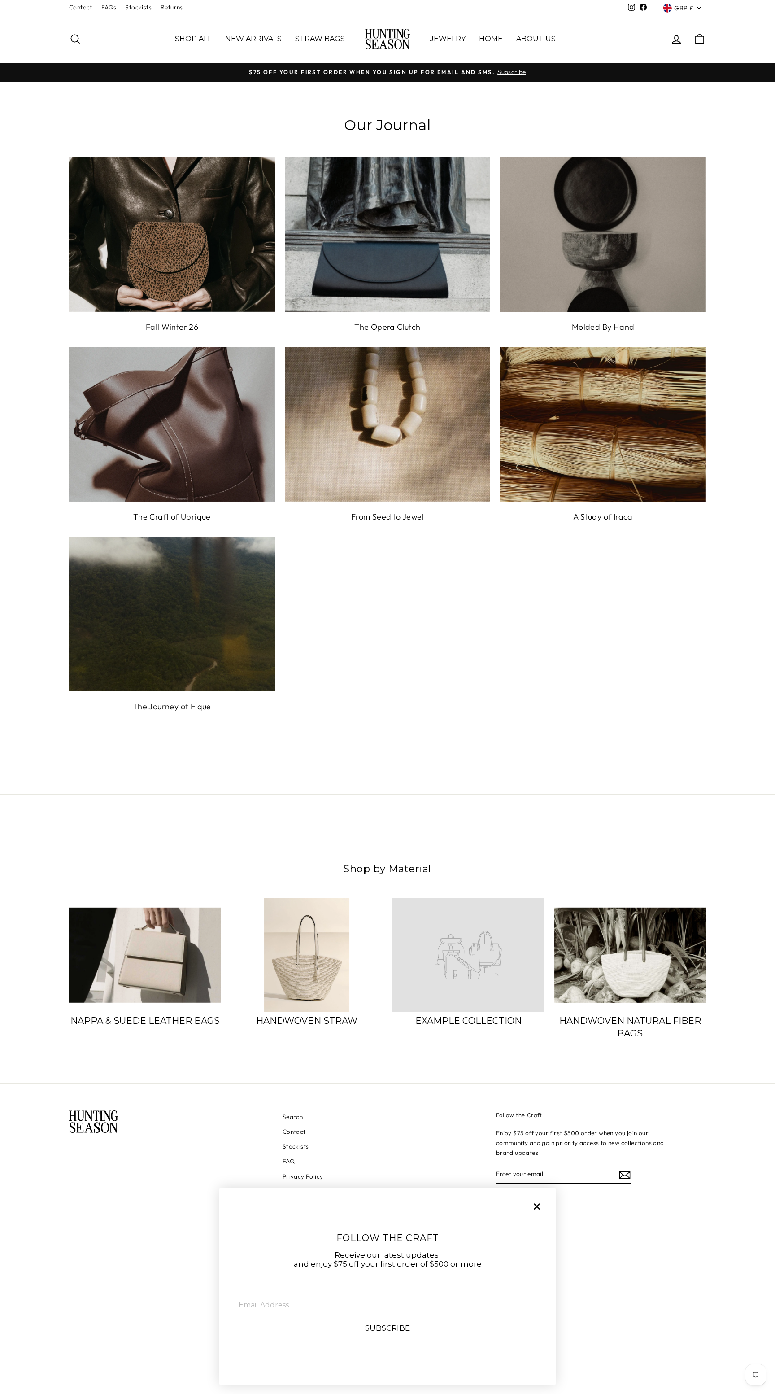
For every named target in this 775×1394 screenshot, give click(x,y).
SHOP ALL (193, 39)
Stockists (138, 7)
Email (242, 1287)
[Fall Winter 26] (172, 234)
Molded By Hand (603, 327)
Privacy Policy (303, 1176)
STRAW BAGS (320, 39)
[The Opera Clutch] (388, 234)
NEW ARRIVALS (253, 39)
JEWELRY (448, 39)
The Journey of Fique (172, 706)
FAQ (289, 1161)
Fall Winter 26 (172, 327)
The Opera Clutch (387, 327)
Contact (80, 7)
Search (293, 1117)
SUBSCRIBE (387, 1328)
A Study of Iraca (602, 516)
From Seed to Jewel (387, 516)
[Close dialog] (537, 1206)
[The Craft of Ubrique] (172, 424)
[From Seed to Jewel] (388, 424)
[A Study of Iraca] (603, 424)
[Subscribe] (625, 1174)
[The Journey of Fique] (172, 614)
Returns (172, 7)
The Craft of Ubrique (172, 516)
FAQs (109, 7)
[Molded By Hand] (603, 234)
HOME (491, 39)
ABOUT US (536, 39)
